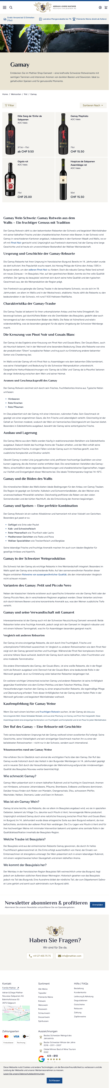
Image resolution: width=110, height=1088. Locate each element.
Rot (25, 94)
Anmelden (97, 904)
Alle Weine (43, 989)
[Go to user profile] (100, 7)
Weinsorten (16, 94)
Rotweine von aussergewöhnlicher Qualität (44, 574)
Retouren (78, 1008)
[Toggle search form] (11, 7)
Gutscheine (79, 1004)
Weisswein (43, 1005)
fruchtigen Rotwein (50, 711)
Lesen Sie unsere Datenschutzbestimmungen (24, 1074)
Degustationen (80, 1000)
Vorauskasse (8, 1043)
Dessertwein (44, 1017)
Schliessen (54, 1080)
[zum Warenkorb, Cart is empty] (106, 7)
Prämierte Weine (45, 997)
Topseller (42, 993)
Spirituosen (43, 1021)
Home (5, 94)
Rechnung (21, 1043)
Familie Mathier (9, 988)
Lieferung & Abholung (83, 996)
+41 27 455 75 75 (42, 955)
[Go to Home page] (55, 7)
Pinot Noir (16, 242)
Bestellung (79, 988)
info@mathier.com (71, 955)
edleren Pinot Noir (37, 269)
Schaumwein (44, 1013)
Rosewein (42, 1009)
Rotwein (42, 1001)
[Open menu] (4, 7)
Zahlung (77, 1012)
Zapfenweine (80, 1016)
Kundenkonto (80, 992)
